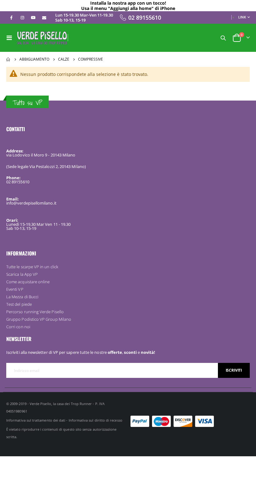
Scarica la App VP (22, 274)
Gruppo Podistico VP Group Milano (38, 319)
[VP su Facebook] (11, 17)
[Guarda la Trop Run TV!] (33, 17)
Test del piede (19, 304)
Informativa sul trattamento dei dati (35, 420)
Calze (63, 59)
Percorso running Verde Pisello (35, 311)
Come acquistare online (28, 282)
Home (8, 59)
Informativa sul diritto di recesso (95, 420)
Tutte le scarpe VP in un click (32, 267)
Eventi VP (14, 289)
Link (242, 17)
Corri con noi (18, 326)
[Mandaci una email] (44, 17)
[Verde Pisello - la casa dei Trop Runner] (42, 38)
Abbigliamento (34, 59)
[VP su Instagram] (22, 17)
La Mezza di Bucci (22, 296)
